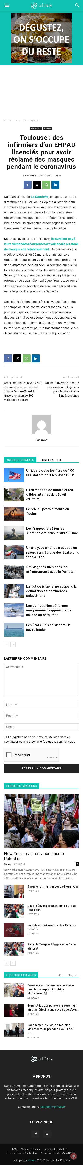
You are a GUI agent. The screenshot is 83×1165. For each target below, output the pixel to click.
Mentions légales (30, 1149)
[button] (77, 5)
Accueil (8, 120)
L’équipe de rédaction (55, 1149)
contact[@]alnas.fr (52, 1107)
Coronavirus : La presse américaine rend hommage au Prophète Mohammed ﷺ (50, 989)
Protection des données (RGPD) (58, 1153)
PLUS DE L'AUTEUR (51, 460)
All (60, 975)
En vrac (35, 120)
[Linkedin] (55, 185)
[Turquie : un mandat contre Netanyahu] (14, 891)
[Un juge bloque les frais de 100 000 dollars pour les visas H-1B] (14, 475)
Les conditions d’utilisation (22, 1153)
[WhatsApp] (46, 185)
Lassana (31, 175)
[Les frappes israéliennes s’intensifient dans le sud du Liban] (14, 533)
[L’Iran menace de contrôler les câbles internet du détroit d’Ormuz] (14, 494)
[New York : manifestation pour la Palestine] (41, 821)
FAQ (14, 1149)
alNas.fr (32, 1160)
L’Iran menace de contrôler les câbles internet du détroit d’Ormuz (49, 494)
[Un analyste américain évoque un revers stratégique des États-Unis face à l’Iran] (14, 552)
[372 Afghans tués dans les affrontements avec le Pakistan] (14, 572)
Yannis (7, 863)
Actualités (21, 120)
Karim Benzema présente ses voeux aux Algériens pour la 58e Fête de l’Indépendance (62, 389)
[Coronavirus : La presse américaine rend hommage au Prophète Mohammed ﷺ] (14, 990)
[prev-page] (6, 644)
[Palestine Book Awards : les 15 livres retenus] (14, 930)
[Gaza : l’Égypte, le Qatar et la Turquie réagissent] (14, 911)
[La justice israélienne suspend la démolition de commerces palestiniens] (14, 591)
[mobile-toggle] (6, 5)
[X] (37, 185)
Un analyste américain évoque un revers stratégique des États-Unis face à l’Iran (52, 552)
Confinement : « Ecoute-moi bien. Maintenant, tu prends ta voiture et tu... (50, 1029)
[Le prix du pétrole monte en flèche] (14, 514)
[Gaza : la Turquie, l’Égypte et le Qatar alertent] (14, 949)
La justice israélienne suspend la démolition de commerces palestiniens (51, 591)
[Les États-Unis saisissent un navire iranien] (14, 630)
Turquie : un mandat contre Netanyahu (53, 886)
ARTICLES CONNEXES (20, 460)
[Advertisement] (41, 90)
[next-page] (13, 644)
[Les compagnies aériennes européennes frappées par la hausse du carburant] (14, 610)
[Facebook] (28, 185)
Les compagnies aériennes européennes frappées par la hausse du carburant (48, 610)
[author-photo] (41, 434)
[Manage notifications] (73, 1156)
